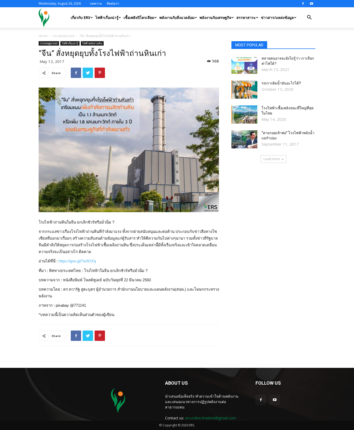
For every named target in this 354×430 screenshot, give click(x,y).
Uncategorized (63, 36)
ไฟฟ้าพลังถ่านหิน (92, 43)
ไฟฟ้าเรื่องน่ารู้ (106, 17)
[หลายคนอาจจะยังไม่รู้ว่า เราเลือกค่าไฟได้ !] (244, 65)
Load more (272, 159)
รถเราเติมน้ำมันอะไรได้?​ (281, 83)
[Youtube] (311, 3)
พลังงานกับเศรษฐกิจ (215, 17)
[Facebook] (303, 3)
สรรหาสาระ (246, 17)
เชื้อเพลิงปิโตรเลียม (139, 17)
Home (43, 36)
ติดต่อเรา (113, 3)
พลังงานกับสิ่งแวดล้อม (176, 17)
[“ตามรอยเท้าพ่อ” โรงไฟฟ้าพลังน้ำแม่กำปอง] (244, 139)
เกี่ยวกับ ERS (80, 17)
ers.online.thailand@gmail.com (210, 417)
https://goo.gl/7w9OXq (77, 261)
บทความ (96, 3)
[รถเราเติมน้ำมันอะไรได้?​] (244, 90)
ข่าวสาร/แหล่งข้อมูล (277, 17)
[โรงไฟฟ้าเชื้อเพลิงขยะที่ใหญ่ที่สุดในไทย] (244, 114)
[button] (309, 18)
